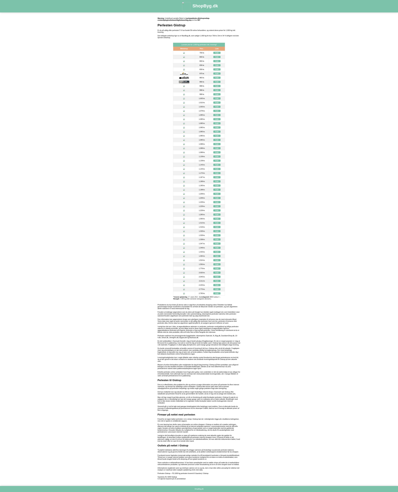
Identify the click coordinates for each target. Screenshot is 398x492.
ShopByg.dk (205, 5)
